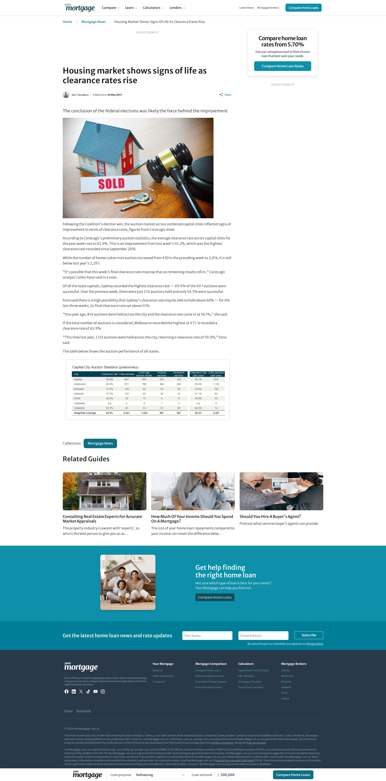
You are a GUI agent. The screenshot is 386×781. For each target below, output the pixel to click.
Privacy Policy (315, 644)
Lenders (176, 8)
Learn (129, 8)
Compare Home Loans (303, 8)
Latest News (246, 7)
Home (67, 22)
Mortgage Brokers (268, 7)
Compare (109, 8)
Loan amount (202, 775)
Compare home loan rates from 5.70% (283, 41)
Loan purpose (121, 775)
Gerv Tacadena (80, 94)
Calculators (151, 8)
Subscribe (309, 635)
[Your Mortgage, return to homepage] (79, 7)
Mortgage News (93, 22)
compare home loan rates (282, 66)
